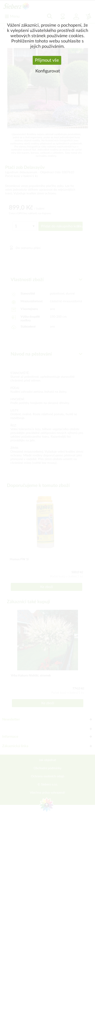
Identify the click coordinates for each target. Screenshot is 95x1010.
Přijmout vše (47, 60)
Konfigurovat (47, 71)
